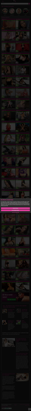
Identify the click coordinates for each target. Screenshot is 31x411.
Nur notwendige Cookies (15, 210)
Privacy (16, 212)
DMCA (18, 212)
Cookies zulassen (15, 208)
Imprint (13, 212)
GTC (14, 212)
